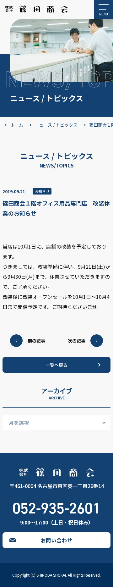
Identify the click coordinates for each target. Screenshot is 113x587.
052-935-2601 (56, 508)
